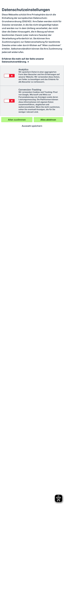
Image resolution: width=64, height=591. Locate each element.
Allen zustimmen (17, 119)
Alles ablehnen (48, 119)
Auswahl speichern (32, 126)
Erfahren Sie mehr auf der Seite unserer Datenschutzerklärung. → (23, 60)
